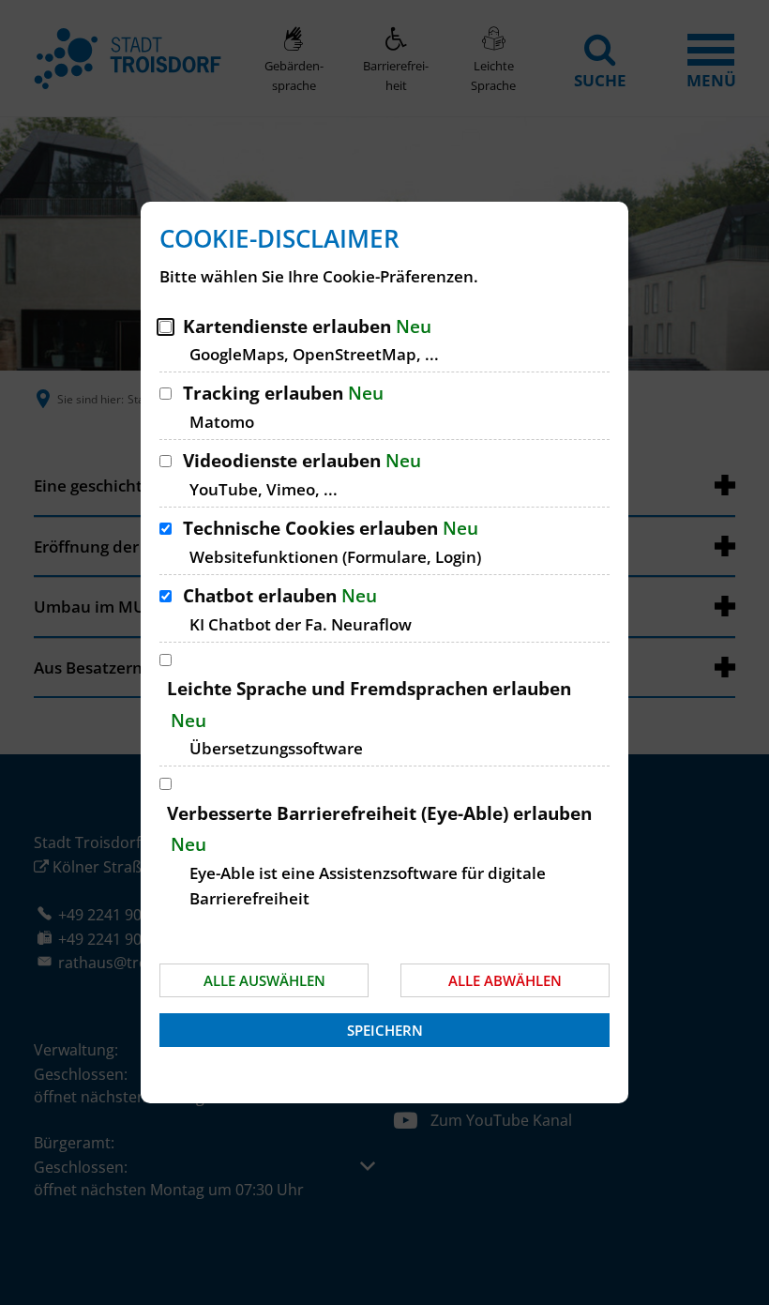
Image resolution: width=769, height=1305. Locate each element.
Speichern (385, 1030)
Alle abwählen (505, 980)
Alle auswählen (264, 980)
